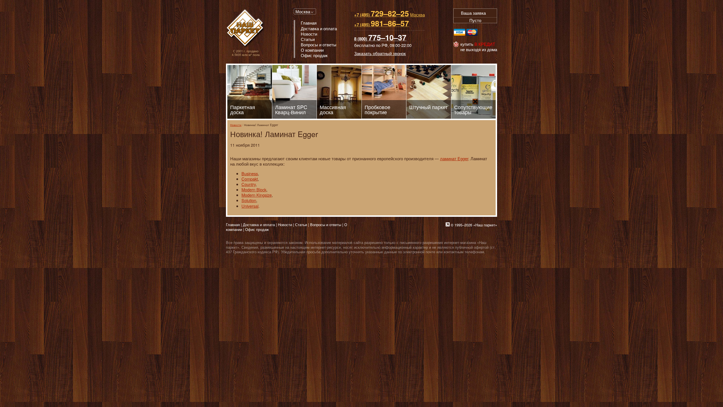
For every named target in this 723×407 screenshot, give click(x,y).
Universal (249, 206)
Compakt (249, 179)
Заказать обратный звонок (380, 53)
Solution (248, 200)
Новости (235, 125)
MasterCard (472, 32)
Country (248, 184)
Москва (302, 11)
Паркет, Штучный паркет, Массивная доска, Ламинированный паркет (245, 28)
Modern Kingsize (256, 195)
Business (249, 173)
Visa (459, 32)
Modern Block (253, 189)
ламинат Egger (454, 158)
